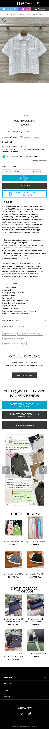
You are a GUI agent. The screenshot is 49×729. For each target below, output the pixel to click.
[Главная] (7, 14)
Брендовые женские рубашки (15, 338)
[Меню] (3, 3)
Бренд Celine (9, 333)
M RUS (16, 171)
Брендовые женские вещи (14, 343)
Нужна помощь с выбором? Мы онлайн (21, 156)
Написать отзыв (24, 375)
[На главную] (24, 3)
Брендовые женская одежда (30, 333)
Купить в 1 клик (24, 186)
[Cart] (45, 3)
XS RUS (36, 171)
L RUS (6, 171)
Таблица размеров (39, 160)
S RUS (25, 171)
